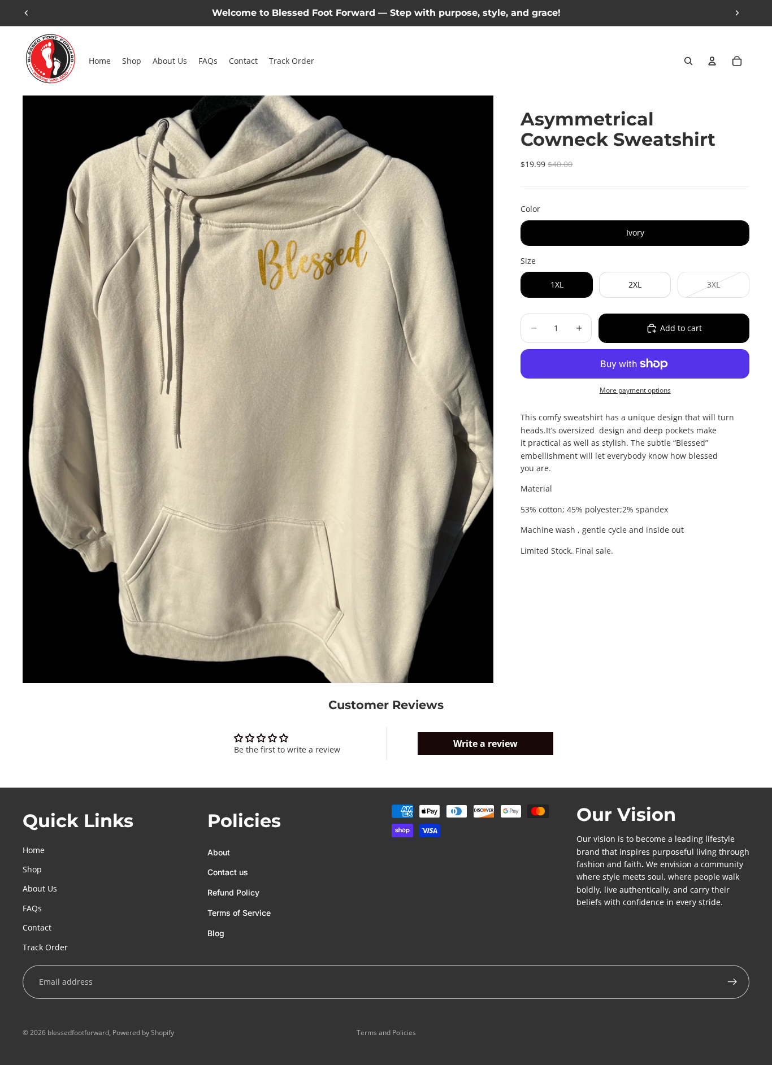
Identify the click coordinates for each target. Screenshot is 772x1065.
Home (34, 850)
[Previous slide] (26, 13)
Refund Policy (233, 892)
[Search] (688, 61)
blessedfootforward (78, 1032)
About (218, 852)
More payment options (635, 390)
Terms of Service (239, 913)
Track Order (45, 947)
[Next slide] (737, 13)
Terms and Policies (386, 1032)
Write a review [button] (485, 743)
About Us (40, 888)
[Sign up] (732, 982)
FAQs (32, 908)
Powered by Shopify (143, 1032)
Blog (215, 933)
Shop (32, 869)
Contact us (227, 872)
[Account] (712, 61)
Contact (37, 927)
